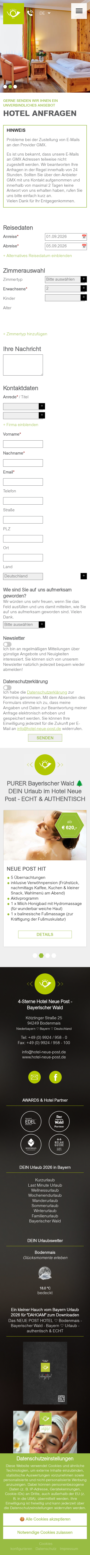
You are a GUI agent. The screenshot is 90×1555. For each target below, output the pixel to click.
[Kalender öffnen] (83, 237)
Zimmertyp (13, 280)
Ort (6, 548)
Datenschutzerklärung (47, 693)
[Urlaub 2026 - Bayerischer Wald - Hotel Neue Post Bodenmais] (45, 1373)
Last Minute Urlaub (45, 1186)
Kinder (9, 299)
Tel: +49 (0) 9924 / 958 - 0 (44, 1038)
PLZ (6, 529)
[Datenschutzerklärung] (7, 687)
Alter (7, 308)
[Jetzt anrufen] (30, 13)
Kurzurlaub (45, 1180)
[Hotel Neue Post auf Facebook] (55, 1077)
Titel (24, 397)
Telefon (9, 491)
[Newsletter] (7, 644)
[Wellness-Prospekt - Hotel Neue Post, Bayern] (45, 1443)
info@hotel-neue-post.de (39, 729)
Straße (9, 510)
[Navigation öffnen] (79, 11)
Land (8, 567)
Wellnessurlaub (45, 1191)
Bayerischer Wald (45, 1221)
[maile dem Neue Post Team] (34, 1077)
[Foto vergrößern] (45, 46)
